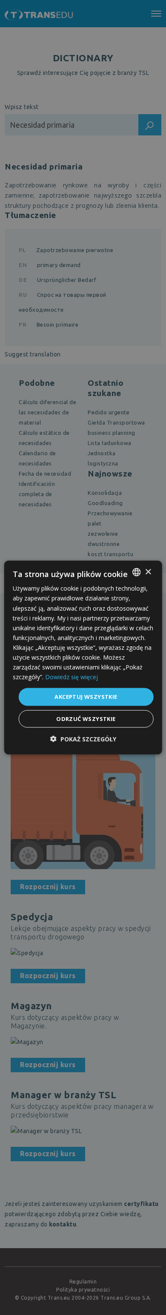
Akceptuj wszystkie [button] (85, 697)
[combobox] (136, 572)
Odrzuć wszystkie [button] (85, 718)
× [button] (148, 571)
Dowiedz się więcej (71, 677)
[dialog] (83, 658)
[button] (83, 739)
